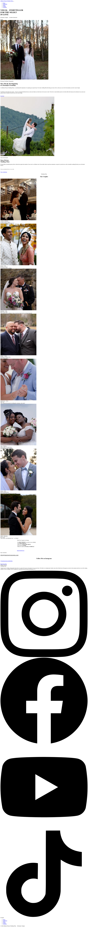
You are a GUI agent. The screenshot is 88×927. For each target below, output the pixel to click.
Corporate (5, 7)
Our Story (2, 96)
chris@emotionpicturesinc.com (9, 555)
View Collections (3, 172)
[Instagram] (44, 656)
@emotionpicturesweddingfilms (6, 561)
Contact (4, 6)
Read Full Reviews (20, 550)
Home (4, 3)
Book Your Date (3, 563)
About (4, 5)
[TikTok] (44, 916)
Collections (5, 4)
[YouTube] (44, 829)
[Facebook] (44, 743)
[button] (44, 201)
